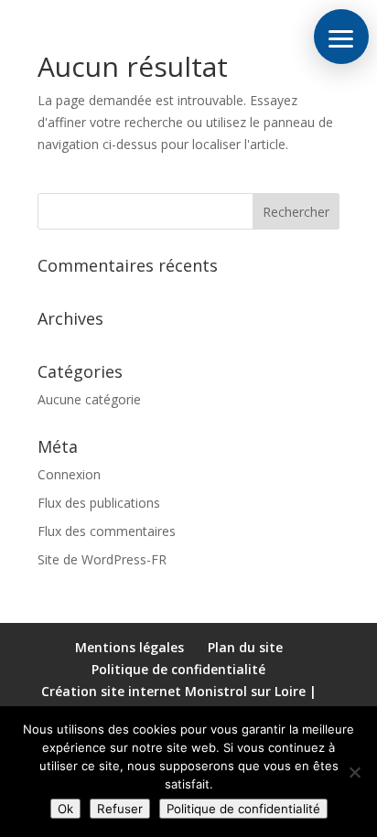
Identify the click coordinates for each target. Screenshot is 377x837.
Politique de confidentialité (178, 669)
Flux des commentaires (107, 531)
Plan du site (245, 647)
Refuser (120, 808)
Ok (65, 808)
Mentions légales (129, 647)
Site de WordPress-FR (102, 559)
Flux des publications (99, 502)
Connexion (69, 474)
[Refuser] (354, 772)
